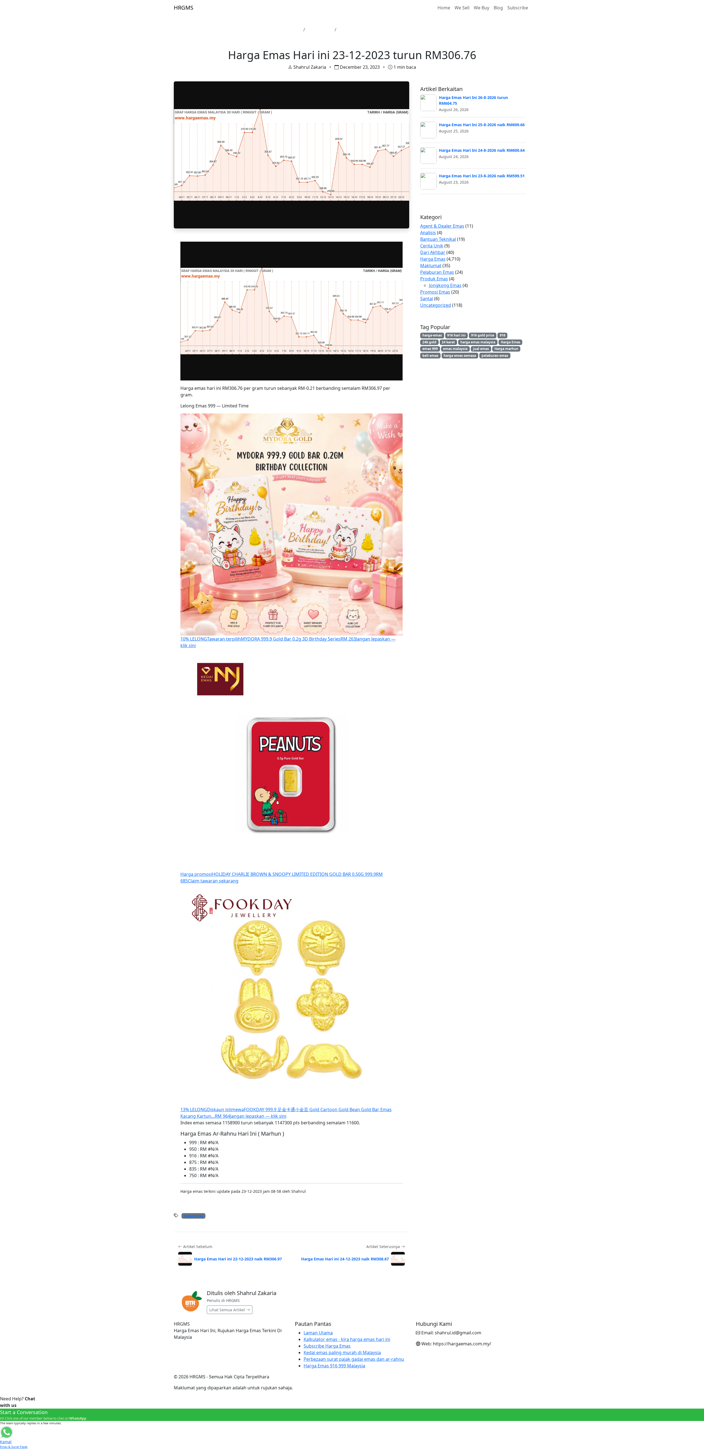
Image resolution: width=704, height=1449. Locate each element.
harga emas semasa (460, 355)
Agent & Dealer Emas (442, 226)
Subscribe (517, 8)
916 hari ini (456, 335)
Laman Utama (286, 30)
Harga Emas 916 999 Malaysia (334, 1366)
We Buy (481, 8)
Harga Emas (319, 30)
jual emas (481, 348)
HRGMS (183, 7)
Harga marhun (506, 348)
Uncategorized (435, 305)
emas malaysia (455, 348)
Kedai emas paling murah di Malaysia (342, 1352)
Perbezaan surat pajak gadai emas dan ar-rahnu (354, 1359)
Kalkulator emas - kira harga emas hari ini (347, 1339)
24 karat (448, 342)
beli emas (430, 355)
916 (502, 335)
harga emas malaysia (477, 342)
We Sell (462, 8)
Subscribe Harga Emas (327, 1346)
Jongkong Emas (445, 285)
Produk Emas (434, 279)
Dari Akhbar (432, 252)
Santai (426, 299)
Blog (498, 8)
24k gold (429, 342)
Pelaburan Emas (437, 272)
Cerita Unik (431, 246)
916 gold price (482, 335)
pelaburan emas (495, 355)
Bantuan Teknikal (438, 239)
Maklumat (430, 266)
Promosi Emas (435, 292)
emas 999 (430, 348)
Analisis (428, 233)
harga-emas (193, 1215)
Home (444, 8)
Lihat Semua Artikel (227, 1309)
